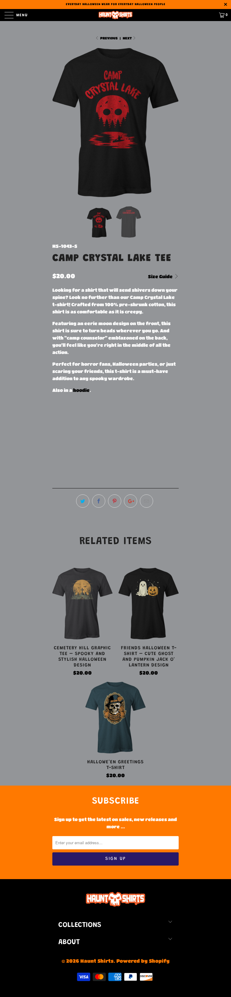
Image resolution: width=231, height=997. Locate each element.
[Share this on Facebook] (98, 501)
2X (119, 415)
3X (134, 415)
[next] (172, 122)
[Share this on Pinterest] (114, 501)
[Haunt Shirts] (115, 15)
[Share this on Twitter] (82, 501)
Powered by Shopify (143, 961)
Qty (56, 444)
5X (164, 415)
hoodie (81, 390)
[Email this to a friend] (146, 501)
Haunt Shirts (97, 961)
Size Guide (161, 276)
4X (149, 415)
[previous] (59, 122)
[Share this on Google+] (130, 501)
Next (127, 38)
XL (103, 415)
